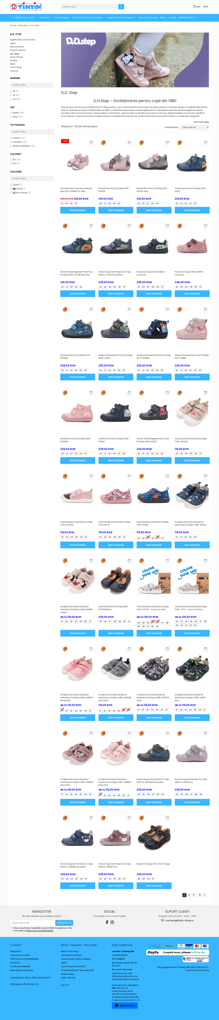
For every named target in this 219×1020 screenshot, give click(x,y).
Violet (16, 184)
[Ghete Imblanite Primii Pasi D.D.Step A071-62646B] (154, 328)
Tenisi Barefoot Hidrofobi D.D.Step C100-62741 (114, 523)
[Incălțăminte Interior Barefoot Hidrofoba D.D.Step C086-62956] (192, 495)
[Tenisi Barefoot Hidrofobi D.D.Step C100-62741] (115, 495)
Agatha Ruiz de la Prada (22, 39)
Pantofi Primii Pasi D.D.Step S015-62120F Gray (152, 190)
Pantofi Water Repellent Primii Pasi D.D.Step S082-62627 (153, 440)
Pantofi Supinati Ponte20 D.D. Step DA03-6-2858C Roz (114, 865)
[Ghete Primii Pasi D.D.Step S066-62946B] (77, 411)
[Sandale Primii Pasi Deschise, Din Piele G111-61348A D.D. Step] (77, 161)
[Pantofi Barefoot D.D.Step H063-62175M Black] (115, 579)
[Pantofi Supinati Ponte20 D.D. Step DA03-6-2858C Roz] (115, 837)
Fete (15, 116)
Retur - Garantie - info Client (79, 945)
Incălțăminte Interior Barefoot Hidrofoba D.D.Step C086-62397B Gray (153, 697)
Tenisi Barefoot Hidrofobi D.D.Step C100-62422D (76, 523)
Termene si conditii (20, 955)
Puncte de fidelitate (20, 966)
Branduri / (24, 25)
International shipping (21, 970)
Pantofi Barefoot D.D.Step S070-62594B (75, 356)
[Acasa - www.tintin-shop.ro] (26, 7)
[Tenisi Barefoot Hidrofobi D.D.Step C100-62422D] (77, 495)
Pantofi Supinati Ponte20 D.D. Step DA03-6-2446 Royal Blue (114, 273)
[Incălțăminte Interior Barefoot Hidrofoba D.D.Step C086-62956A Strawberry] (77, 668)
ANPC (64, 962)
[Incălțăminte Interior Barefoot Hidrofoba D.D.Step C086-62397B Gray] (154, 668)
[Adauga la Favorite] (91, 142)
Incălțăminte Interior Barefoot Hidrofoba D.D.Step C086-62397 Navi (190, 697)
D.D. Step (14, 53)
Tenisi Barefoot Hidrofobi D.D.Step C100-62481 (153, 523)
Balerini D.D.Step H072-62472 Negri (153, 863)
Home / (14, 25)
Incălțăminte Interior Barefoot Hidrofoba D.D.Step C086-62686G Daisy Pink (76, 782)
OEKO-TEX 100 (68, 977)
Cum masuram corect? (73, 966)
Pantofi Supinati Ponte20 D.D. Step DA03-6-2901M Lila (191, 781)
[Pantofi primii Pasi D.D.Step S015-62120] (192, 161)
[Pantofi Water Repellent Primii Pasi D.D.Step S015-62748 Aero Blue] (77, 245)
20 (14, 99)
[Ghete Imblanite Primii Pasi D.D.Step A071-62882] (192, 328)
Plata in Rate (67, 974)
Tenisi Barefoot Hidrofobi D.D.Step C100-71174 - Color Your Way (191, 608)
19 (14, 95)
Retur (163, 17)
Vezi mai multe (201, 122)
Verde (19, 188)
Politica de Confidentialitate (39, 930)
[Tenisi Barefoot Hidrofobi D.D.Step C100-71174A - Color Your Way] (154, 579)
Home (172, 17)
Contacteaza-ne (127, 1005)
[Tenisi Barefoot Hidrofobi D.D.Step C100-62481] (154, 495)
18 (14, 91)
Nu (14, 163)
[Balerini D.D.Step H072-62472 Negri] (154, 837)
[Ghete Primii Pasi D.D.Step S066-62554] (115, 411)
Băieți (16, 112)
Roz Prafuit (21, 192)
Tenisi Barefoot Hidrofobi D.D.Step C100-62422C (191, 440)
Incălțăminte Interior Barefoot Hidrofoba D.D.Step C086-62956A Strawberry (76, 697)
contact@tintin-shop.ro (179, 920)
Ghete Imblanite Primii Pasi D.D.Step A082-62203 (115, 356)
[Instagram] (112, 922)
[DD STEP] (135, 60)
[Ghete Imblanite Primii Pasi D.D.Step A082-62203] (115, 328)
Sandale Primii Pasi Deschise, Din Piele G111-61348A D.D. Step (76, 190)
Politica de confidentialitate (24, 959)
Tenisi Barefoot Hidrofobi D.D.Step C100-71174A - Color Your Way (153, 608)
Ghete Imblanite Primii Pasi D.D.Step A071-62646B (154, 356)
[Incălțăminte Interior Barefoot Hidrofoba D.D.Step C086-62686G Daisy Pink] (77, 752)
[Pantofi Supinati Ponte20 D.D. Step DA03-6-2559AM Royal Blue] (154, 752)
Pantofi (16, 138)
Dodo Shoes (16, 56)
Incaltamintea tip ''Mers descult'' (77, 970)
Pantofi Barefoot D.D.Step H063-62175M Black (113, 608)
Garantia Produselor (71, 955)
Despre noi (15, 951)
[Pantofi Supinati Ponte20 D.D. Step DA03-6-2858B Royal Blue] (77, 837)
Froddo (14, 60)
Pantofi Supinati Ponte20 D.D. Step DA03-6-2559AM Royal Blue (153, 781)
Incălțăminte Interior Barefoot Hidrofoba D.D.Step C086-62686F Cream (76, 609)
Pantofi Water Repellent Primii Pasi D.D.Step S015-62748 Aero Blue (76, 273)
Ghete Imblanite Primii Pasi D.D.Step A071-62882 (192, 356)
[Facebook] (107, 922)
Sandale (17, 141)
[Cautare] (121, 6)
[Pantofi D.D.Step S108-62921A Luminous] (154, 245)
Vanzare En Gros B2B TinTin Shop (30, 977)
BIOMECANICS (187, 17)
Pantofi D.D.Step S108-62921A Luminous (150, 273)
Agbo (13, 43)
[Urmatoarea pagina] (204, 895)
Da (14, 159)
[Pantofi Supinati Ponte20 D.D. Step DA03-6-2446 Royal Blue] (115, 245)
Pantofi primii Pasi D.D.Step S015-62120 (190, 190)
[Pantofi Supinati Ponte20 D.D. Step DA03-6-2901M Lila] (192, 752)
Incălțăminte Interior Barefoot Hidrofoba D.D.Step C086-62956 (190, 523)
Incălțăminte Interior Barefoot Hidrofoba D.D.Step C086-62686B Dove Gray (114, 697)
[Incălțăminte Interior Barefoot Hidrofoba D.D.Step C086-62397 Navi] (192, 668)
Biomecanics (17, 46)
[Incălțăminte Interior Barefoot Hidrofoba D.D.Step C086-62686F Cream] (77, 579)
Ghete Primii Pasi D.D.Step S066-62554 (113, 440)
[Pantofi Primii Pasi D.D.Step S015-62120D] (115, 161)
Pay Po (65, 985)
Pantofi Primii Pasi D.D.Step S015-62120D (114, 190)
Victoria (14, 70)
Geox (13, 63)
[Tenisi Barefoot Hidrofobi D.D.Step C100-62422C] (192, 411)
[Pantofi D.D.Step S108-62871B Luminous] (192, 245)
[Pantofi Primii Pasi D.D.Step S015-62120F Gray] (154, 161)
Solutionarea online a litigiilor (76, 959)
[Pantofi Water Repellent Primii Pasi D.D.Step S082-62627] (154, 411)
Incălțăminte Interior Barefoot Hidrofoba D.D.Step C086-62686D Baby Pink (114, 782)
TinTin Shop (16, 67)
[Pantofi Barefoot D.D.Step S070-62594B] (77, 328)
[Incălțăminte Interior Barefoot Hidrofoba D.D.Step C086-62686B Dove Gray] (115, 668)
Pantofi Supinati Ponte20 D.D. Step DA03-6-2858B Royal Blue (76, 865)
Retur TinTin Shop (70, 951)
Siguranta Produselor (24, 984)
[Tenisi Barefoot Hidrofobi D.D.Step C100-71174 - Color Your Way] (192, 579)
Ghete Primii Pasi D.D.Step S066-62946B (75, 440)
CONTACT (15, 945)
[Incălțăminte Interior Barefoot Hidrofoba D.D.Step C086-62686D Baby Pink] (115, 752)
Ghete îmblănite (21, 145)
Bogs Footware (18, 50)
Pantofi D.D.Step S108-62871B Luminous (189, 273)
